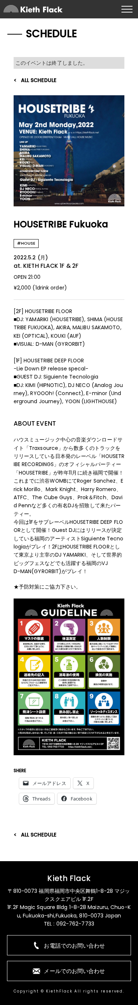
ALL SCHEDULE (38, 80)
